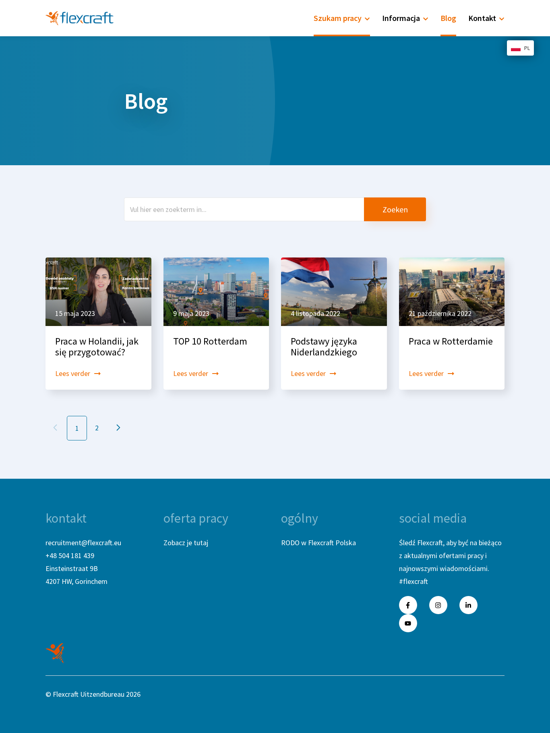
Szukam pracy (338, 18)
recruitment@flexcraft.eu (83, 542)
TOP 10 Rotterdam (210, 341)
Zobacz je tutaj (185, 542)
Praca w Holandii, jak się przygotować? (97, 346)
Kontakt (482, 18)
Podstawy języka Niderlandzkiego (324, 346)
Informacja (401, 18)
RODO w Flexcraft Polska (318, 542)
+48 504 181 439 (69, 555)
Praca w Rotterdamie (451, 341)
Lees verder (72, 373)
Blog (448, 18)
